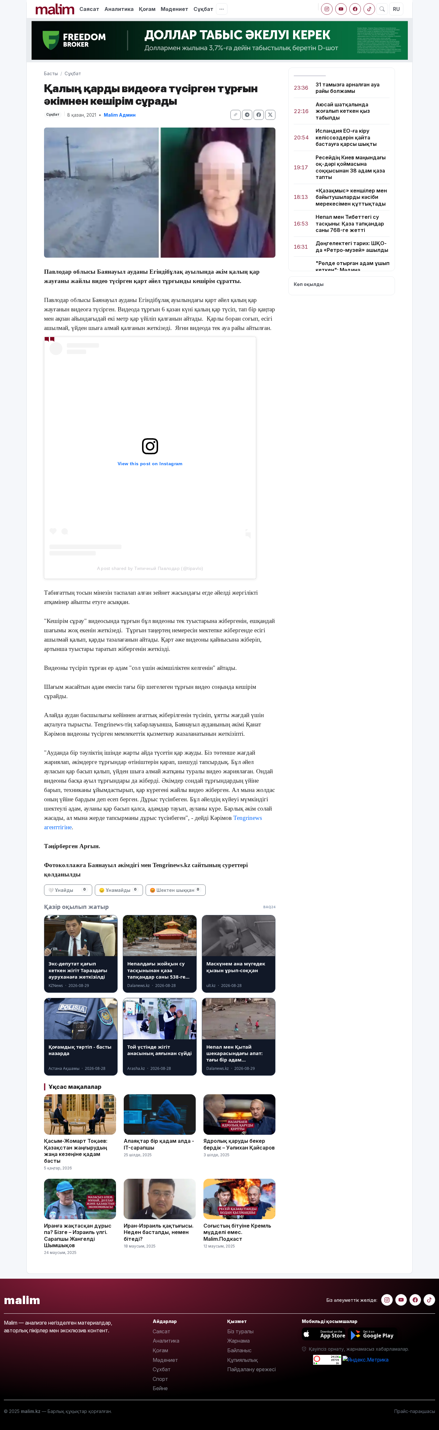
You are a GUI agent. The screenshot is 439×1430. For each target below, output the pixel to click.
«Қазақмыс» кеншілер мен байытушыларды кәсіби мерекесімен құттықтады (351, 197)
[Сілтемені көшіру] (235, 115)
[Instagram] (327, 9)
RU (396, 9)
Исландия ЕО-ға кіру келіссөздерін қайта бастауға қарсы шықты (346, 137)
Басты (51, 73)
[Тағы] (222, 9)
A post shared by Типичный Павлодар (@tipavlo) (150, 568)
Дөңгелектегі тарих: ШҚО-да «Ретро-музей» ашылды (352, 246)
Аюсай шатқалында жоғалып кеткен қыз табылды (343, 111)
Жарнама (238, 1340)
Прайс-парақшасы (414, 1411)
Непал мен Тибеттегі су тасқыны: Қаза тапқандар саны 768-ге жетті (350, 223)
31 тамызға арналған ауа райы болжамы (348, 87)
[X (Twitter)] (270, 115)
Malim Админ (120, 115)
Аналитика (119, 9)
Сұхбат (162, 1369)
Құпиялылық (242, 1360)
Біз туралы (240, 1331)
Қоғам (147, 9)
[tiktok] (369, 9)
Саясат (89, 9)
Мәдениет (174, 9)
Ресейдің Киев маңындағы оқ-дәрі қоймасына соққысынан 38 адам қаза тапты (351, 167)
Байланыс (239, 1350)
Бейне (160, 1388)
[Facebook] (355, 9)
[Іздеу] (382, 9)
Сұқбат (203, 9)
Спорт (160, 1379)
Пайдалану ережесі (251, 1369)
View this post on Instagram (150, 463)
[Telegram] (247, 115)
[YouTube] (341, 9)
